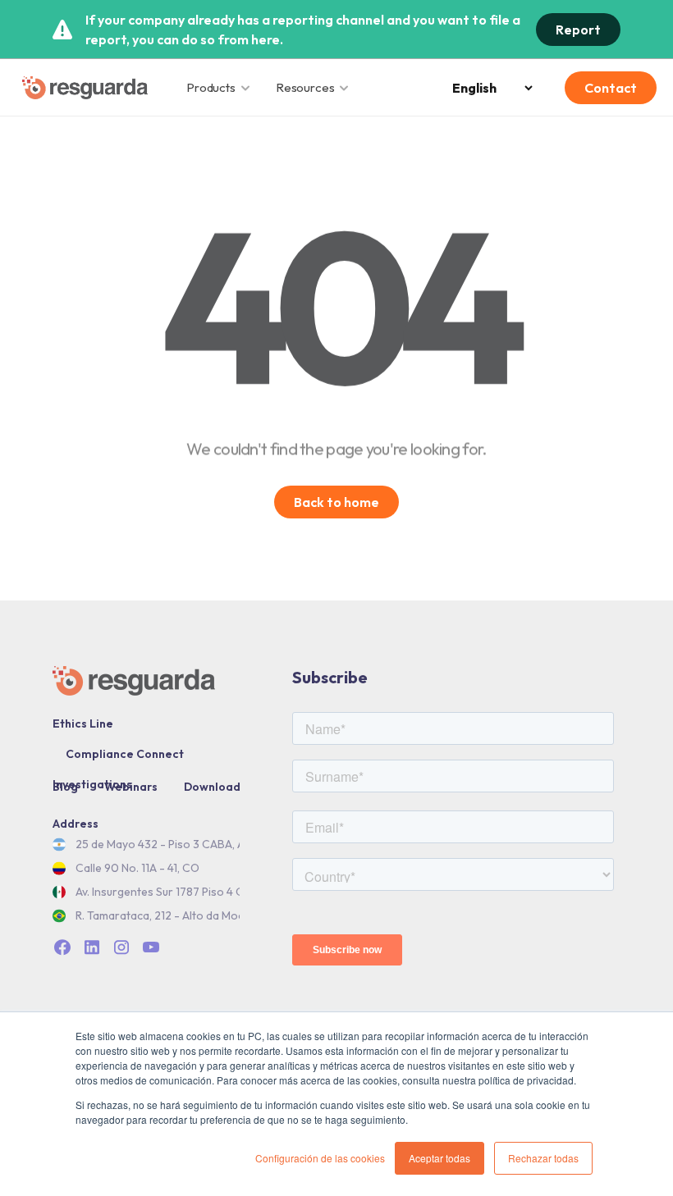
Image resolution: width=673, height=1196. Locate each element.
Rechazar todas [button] (543, 1158)
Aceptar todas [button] (439, 1158)
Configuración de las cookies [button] (320, 1158)
